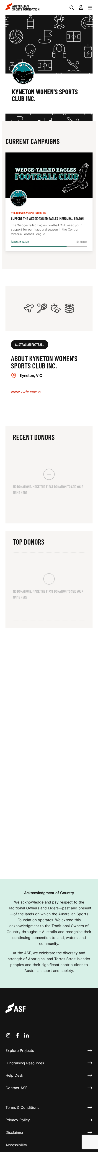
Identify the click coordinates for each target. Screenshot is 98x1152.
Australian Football (29, 344)
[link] (49, 201)
